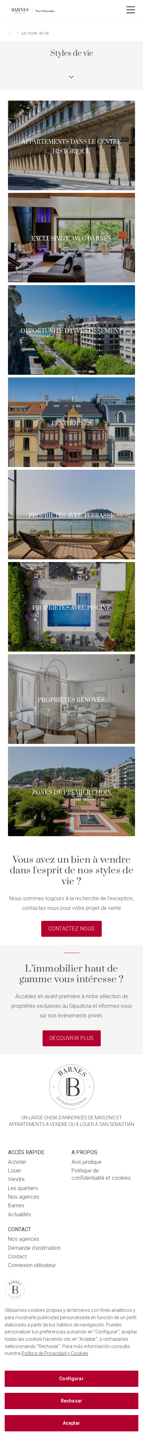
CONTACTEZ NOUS (71, 929)
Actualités (19, 1214)
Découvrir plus (72, 1038)
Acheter (17, 1162)
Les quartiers (23, 1188)
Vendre (16, 1179)
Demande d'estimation (34, 1248)
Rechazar (71, 1400)
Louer (14, 1170)
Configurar (71, 1378)
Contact (17, 1256)
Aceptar (71, 1423)
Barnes (16, 1205)
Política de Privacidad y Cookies (55, 1353)
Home (13, 33)
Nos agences (23, 1197)
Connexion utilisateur (32, 1265)
